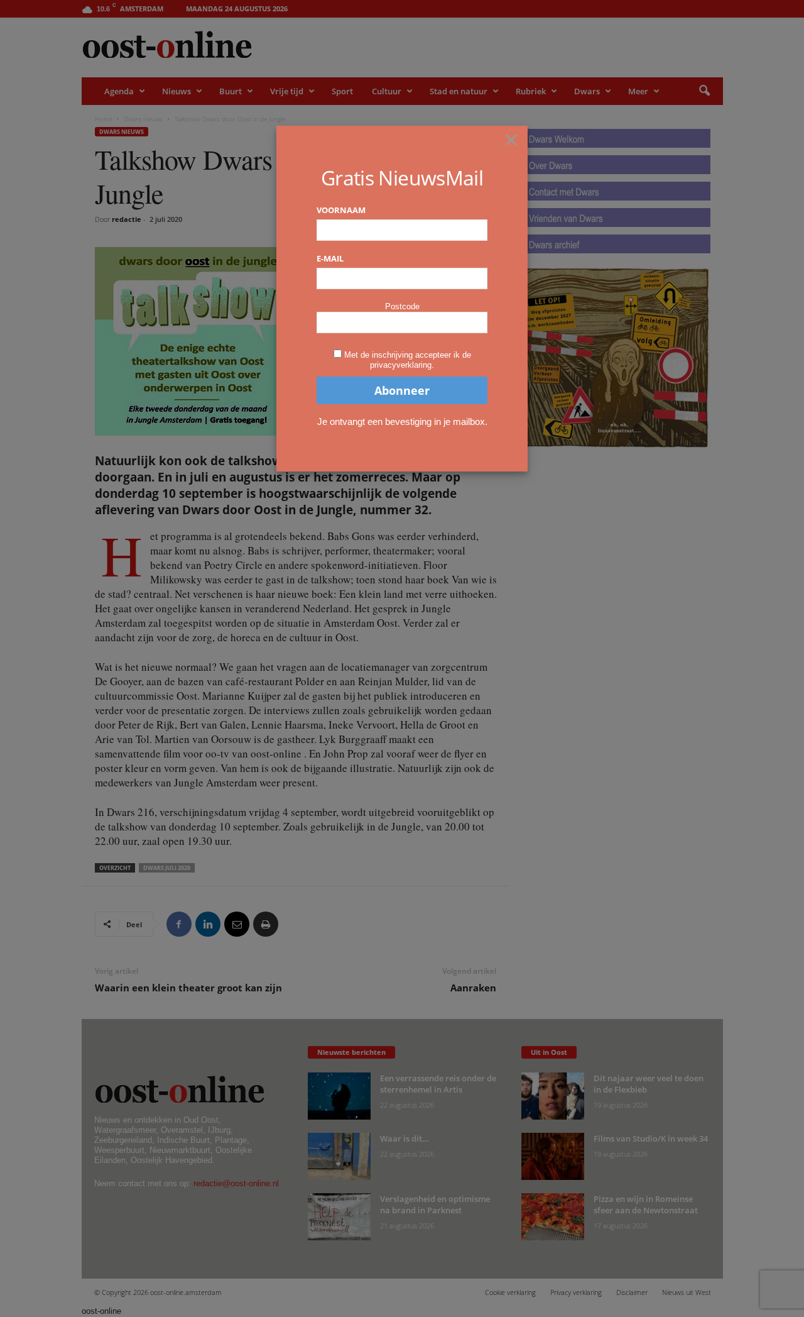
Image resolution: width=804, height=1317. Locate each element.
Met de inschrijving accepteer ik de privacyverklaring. (407, 360)
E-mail (330, 258)
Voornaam (341, 210)
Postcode (402, 306)
